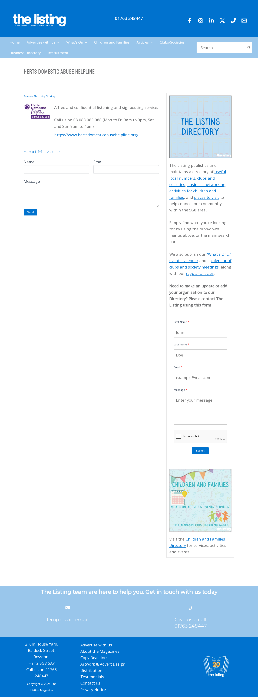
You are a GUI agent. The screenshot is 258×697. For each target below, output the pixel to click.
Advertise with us (96, 644)
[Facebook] (189, 20)
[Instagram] (200, 20)
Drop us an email (67, 620)
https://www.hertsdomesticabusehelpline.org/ (96, 134)
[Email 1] (244, 20)
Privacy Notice (93, 689)
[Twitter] (222, 20)
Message (32, 181)
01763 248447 (129, 18)
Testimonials (92, 676)
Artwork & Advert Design (102, 664)
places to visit (206, 197)
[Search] (249, 47)
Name (29, 161)
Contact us (90, 683)
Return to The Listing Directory (39, 96)
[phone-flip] (190, 608)
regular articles (200, 273)
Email (98, 161)
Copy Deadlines (94, 657)
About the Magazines (99, 651)
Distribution (91, 670)
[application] (57, 42)
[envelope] (68, 608)
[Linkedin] (211, 20)
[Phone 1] (233, 20)
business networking (206, 184)
